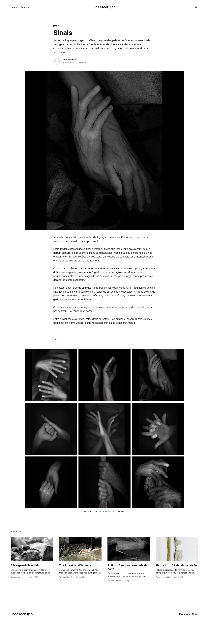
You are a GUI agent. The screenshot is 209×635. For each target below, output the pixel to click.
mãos (56, 26)
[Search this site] (196, 7)
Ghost (195, 614)
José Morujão (105, 7)
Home (14, 7)
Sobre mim (26, 7)
